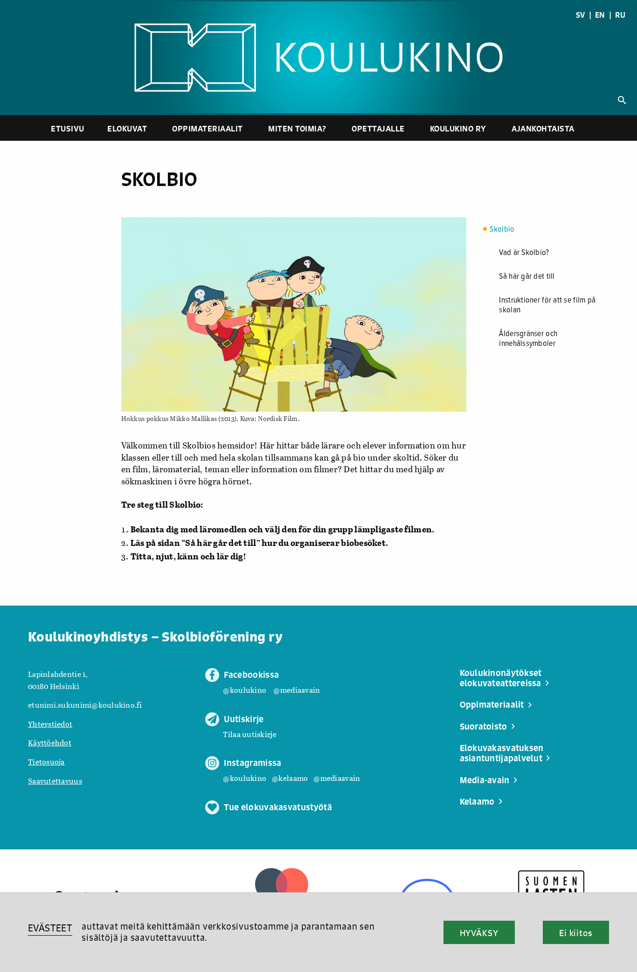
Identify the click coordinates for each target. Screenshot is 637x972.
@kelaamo (290, 777)
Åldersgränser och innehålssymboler (528, 339)
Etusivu (67, 128)
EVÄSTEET (50, 928)
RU (620, 15)
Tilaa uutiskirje (249, 734)
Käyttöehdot (49, 742)
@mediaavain (296, 689)
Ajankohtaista (543, 128)
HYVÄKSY (479, 932)
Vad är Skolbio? (524, 253)
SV (580, 15)
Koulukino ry (458, 128)
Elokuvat (127, 128)
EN (600, 15)
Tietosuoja (46, 761)
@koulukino (244, 689)
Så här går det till (526, 276)
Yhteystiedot (50, 723)
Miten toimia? (297, 128)
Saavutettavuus (55, 780)
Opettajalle (378, 128)
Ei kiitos (576, 932)
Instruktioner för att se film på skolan (547, 305)
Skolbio (502, 229)
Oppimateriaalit (207, 128)
